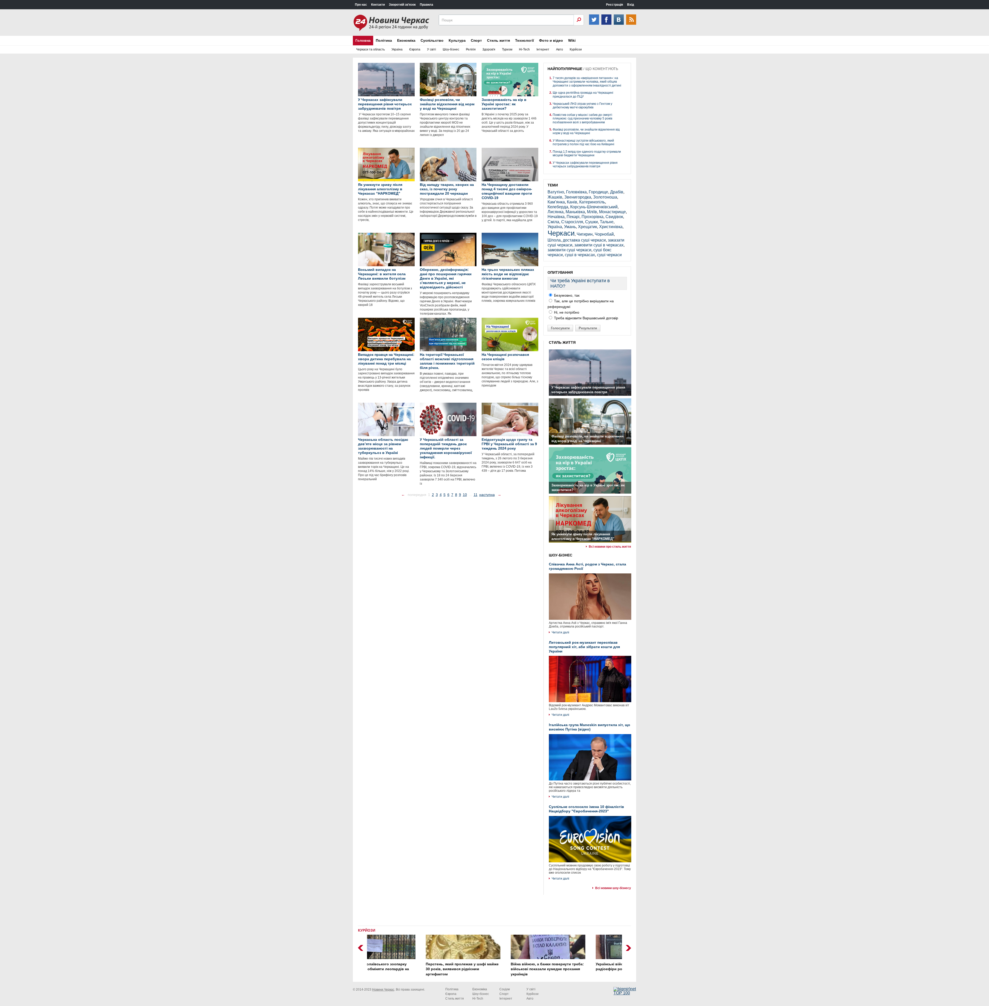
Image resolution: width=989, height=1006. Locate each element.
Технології (524, 40)
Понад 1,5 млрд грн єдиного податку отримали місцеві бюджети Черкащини (587, 153)
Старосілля (572, 222)
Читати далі (560, 632)
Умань (570, 227)
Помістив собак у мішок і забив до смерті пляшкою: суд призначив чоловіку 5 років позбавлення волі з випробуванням (582, 118)
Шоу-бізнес (451, 49)
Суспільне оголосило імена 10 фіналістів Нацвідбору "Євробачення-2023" (586, 809)
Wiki (572, 40)
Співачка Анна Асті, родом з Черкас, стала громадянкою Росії (587, 566)
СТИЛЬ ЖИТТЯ (562, 342)
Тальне (606, 222)
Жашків (555, 197)
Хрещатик (587, 227)
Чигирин (585, 234)
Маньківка (575, 212)
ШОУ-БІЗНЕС (560, 555)
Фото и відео (551, 40)
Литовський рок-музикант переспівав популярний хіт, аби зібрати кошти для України (584, 646)
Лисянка (556, 212)
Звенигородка (577, 197)
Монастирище (612, 212)
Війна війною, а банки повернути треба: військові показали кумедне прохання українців (493, 969)
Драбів (616, 192)
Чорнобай (604, 234)
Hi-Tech (524, 49)
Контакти (378, 4)
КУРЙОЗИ (366, 930)
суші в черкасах (580, 255)
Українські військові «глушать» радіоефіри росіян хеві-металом (571, 966)
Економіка (406, 40)
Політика (384, 40)
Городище (598, 192)
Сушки (591, 222)
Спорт (476, 40)
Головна (363, 40)
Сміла (553, 222)
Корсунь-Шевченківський (594, 207)
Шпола (554, 240)
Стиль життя (498, 40)
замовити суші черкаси (569, 250)
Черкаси (561, 233)
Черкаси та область (370, 49)
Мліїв (592, 212)
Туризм (507, 49)
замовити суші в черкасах (599, 245)
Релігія (471, 49)
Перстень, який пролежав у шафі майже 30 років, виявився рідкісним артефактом (408, 969)
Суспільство (432, 40)
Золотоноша (605, 197)
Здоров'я (488, 49)
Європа (414, 49)
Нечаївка (556, 216)
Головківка (576, 192)
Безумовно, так (566, 295)
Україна (397, 49)
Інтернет (542, 49)
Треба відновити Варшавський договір (585, 318)
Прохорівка (592, 216)
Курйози (576, 49)
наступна (487, 495)
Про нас (361, 4)
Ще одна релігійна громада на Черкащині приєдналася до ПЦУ (583, 94)
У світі (431, 49)
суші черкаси (609, 255)
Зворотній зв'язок (402, 4)
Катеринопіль (592, 202)
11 (476, 495)
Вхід (630, 4)
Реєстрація (614, 4)
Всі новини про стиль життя (610, 546)
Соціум (504, 989)
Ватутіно (556, 192)
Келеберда (558, 207)
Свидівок (614, 216)
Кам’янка (556, 202)
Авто (559, 49)
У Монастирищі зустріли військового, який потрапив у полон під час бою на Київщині (583, 142)
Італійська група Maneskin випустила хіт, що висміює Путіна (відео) (589, 727)
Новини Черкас (383, 989)
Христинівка (611, 227)
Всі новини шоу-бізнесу (613, 888)
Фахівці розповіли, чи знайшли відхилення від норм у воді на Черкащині (586, 131)
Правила (426, 4)
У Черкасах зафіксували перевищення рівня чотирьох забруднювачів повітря (585, 164)
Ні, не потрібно (566, 312)
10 (465, 495)
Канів (572, 202)
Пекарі (573, 216)
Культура (457, 40)
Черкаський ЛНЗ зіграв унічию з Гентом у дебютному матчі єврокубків (582, 105)
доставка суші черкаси (584, 240)
